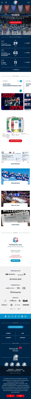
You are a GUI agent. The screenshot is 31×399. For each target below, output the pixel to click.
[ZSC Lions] (16, 2)
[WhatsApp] (9, 316)
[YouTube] (22, 316)
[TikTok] (15, 316)
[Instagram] (5, 316)
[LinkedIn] (25, 316)
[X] (19, 316)
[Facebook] (12, 316)
